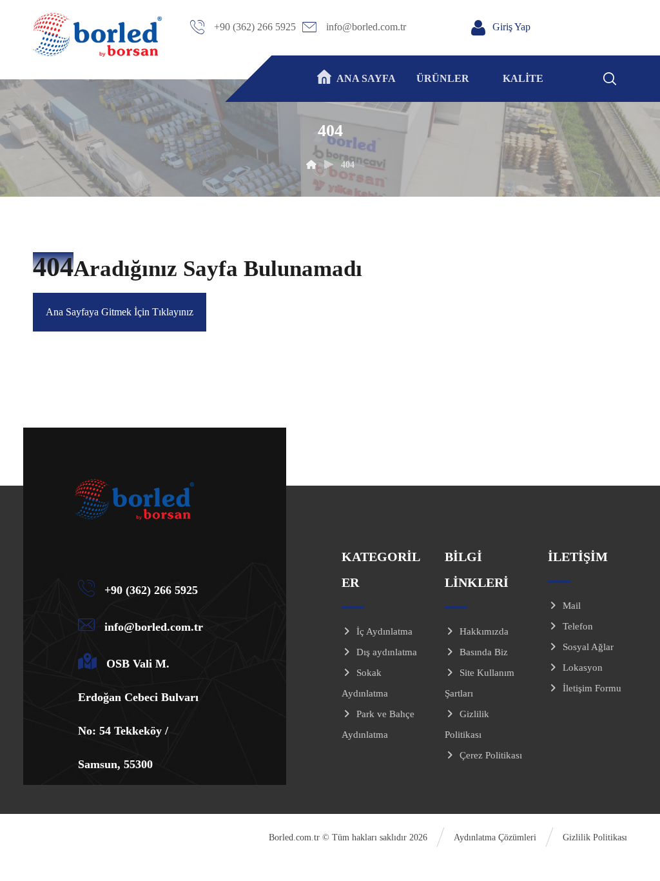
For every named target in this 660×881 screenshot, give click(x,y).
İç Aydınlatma (384, 631)
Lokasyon (583, 667)
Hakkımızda (484, 631)
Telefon (578, 626)
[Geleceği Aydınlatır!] (97, 35)
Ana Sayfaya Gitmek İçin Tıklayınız (119, 311)
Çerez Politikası (491, 755)
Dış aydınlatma (386, 652)
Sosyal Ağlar (588, 647)
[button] (626, 76)
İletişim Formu (592, 688)
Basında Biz (484, 652)
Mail (572, 605)
